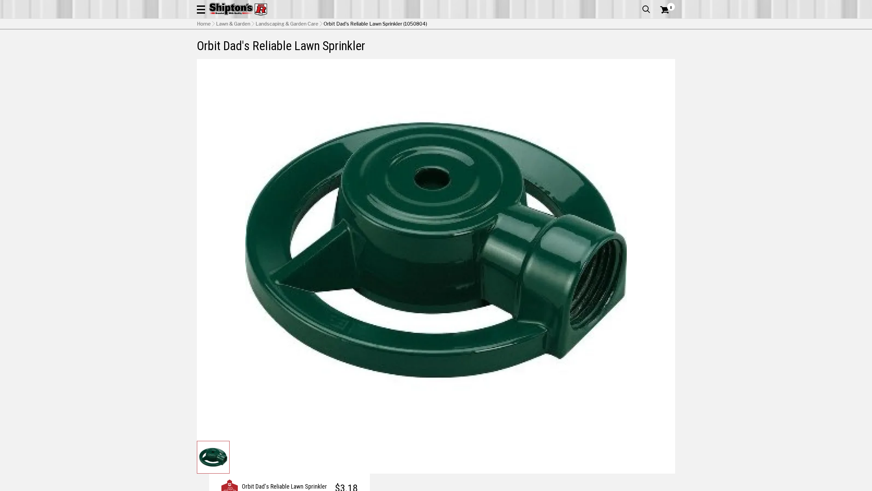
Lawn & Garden (233, 24)
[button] (201, 9)
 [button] (646, 9)
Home (204, 24)
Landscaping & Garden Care (286, 24)
